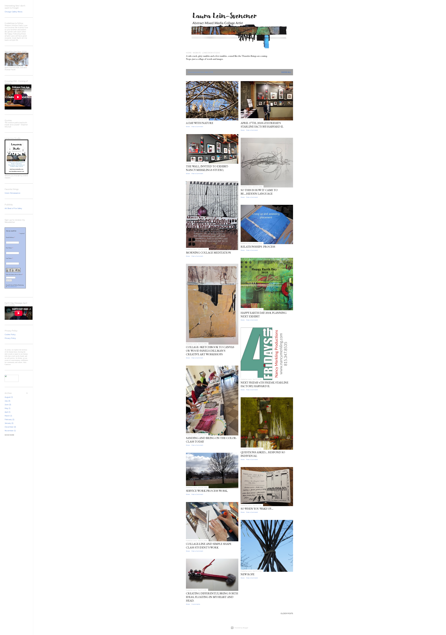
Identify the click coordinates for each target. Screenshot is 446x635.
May (7, 408)
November (10, 431)
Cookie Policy (10, 334)
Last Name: (9, 258)
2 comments (196, 604)
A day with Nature (199, 123)
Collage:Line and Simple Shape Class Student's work (208, 545)
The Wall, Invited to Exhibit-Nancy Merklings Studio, (207, 168)
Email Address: (10, 237)
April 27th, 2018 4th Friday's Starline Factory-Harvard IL (262, 124)
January (9, 423)
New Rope (247, 574)
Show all (286, 72)
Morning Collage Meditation (208, 252)
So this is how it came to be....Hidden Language (259, 191)
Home (189, 53)
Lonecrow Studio (211, 53)
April (7, 412)
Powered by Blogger (241, 628)
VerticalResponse (12, 286)
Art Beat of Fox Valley (13, 208)
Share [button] (188, 126)
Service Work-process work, (207, 490)
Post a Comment (197, 126)
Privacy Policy (10, 338)
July (7, 401)
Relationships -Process (258, 246)
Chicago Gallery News (13, 12)
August (8, 397)
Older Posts (287, 613)
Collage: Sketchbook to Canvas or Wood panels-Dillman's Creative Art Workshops (210, 350)
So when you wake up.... (257, 508)
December (10, 427)
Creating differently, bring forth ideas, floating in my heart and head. (212, 597)
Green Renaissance (12, 193)
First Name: (9, 248)
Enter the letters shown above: (14, 274)
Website (197, 53)
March (8, 416)
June (8, 405)
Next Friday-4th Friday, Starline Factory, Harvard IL (264, 384)
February (9, 419)
